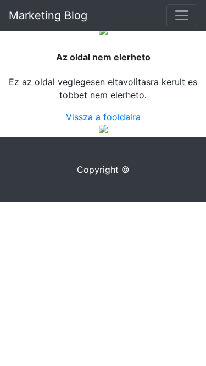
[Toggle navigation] (181, 15)
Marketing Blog (48, 15)
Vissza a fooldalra (103, 116)
